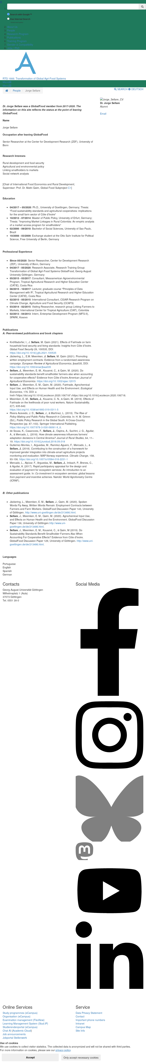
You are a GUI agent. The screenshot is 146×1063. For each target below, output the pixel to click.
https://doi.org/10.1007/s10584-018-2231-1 (43, 459)
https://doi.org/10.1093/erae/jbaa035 (30, 367)
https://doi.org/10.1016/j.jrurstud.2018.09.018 (39, 441)
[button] (7, 82)
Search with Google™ (21, 14)
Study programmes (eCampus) (20, 1013)
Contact (80, 1016)
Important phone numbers (90, 1020)
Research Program (17, 34)
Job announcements (14, 1034)
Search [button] (122, 89)
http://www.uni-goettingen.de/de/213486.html (50, 512)
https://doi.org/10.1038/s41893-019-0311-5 (34, 409)
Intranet (80, 1023)
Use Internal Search (20, 19)
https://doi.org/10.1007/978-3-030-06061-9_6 (35, 427)
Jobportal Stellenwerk (15, 1037)
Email (103, 113)
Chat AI (7, 1030)
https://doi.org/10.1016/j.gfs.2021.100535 (33, 352)
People (11, 30)
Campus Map (83, 1027)
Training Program (17, 41)
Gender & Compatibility (20, 44)
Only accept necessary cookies (81, 1057)
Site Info (80, 1030)
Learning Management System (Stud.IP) (25, 1023)
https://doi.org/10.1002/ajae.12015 (56, 381)
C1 (69, 187)
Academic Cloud (22, 1030)
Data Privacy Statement (89, 1013)
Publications (14, 37)
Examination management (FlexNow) (24, 1020)
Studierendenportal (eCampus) (20, 1027)
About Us (12, 27)
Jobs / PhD (13, 48)
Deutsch (137, 89)
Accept (30, 1057)
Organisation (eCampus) (16, 1016)
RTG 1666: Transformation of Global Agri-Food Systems (34, 78)
